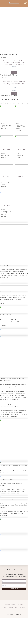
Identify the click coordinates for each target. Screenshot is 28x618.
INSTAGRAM (14, 604)
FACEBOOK (21, 604)
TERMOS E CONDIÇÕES (8, 607)
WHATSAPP (7, 604)
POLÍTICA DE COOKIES (20, 607)
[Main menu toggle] (3, 3)
